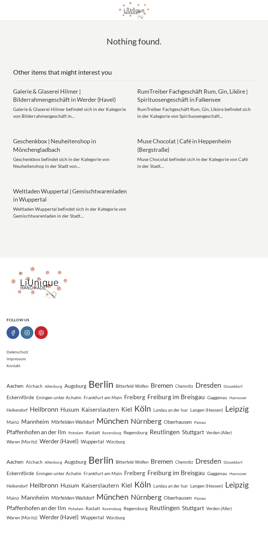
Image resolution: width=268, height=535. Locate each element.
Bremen (162, 385)
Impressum (16, 358)
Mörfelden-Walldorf (72, 422)
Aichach (34, 386)
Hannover (238, 397)
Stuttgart (193, 432)
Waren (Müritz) (22, 441)
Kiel (126, 409)
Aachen (15, 386)
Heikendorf (17, 410)
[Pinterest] (41, 332)
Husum (69, 409)
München (112, 420)
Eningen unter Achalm (58, 397)
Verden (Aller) (219, 432)
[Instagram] (27, 332)
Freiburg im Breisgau (176, 397)
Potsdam (75, 432)
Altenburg (53, 386)
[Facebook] (13, 332)
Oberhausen (178, 422)
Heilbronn (44, 409)
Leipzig (237, 408)
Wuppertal (92, 441)
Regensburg (135, 432)
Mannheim (35, 421)
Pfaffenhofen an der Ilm (36, 432)
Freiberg (134, 397)
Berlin (101, 384)
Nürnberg (146, 421)
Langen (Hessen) (206, 410)
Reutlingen (165, 432)
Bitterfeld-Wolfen (132, 386)
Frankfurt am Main (103, 397)
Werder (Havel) (59, 441)
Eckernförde (20, 397)
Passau (200, 422)
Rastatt (93, 432)
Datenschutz (17, 351)
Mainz (13, 422)
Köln (142, 408)
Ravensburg (111, 433)
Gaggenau (217, 397)
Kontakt (13, 365)
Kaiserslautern (100, 409)
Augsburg (75, 386)
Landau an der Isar (170, 410)
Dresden (208, 385)
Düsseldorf (233, 386)
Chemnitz (184, 386)
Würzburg (115, 441)
